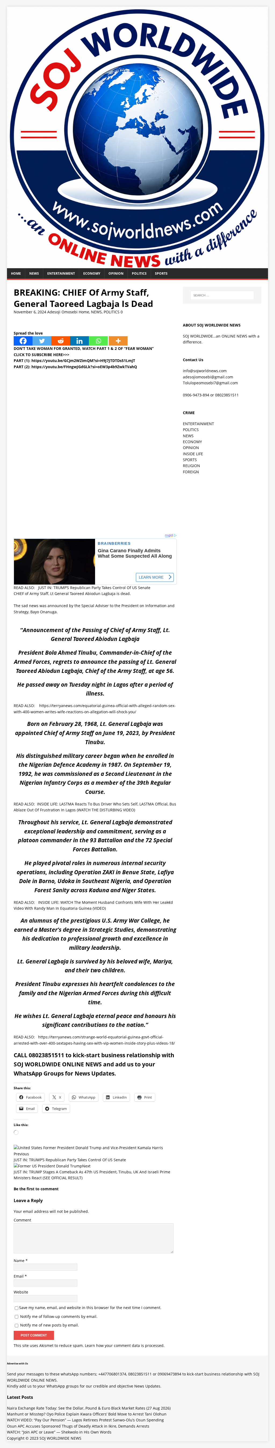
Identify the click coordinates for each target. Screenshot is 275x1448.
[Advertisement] (95, 407)
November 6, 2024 (30, 311)
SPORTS (190, 459)
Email (19, 1276)
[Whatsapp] (98, 341)
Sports (161, 273)
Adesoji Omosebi (62, 311)
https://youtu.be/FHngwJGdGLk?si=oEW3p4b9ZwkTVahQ (84, 366)
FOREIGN (191, 471)
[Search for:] (222, 295)
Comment (22, 1220)
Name (20, 1260)
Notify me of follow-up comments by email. (58, 1316)
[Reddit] (60, 341)
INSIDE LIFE (193, 453)
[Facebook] (23, 341)
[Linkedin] (79, 341)
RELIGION (191, 465)
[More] (118, 341)
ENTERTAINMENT (61, 273)
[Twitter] (41, 341)
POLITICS (139, 273)
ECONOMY (91, 273)
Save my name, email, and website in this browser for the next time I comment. (90, 1307)
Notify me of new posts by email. (49, 1325)
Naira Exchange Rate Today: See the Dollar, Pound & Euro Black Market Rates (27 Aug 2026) (89, 1408)
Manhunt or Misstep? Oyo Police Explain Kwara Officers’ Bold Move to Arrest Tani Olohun (87, 1414)
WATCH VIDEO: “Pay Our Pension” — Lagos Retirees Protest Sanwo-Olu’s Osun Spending (85, 1419)
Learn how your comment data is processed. (125, 1345)
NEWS (34, 273)
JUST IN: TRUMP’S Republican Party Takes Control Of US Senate (94, 587)
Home (16, 273)
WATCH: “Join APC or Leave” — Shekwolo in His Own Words (59, 1432)
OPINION (116, 273)
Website (21, 1292)
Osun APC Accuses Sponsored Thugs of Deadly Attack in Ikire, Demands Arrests (78, 1426)
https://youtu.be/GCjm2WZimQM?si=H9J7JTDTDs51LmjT (83, 360)
